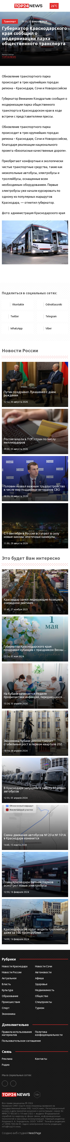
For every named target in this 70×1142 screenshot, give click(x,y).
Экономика (8, 1013)
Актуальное (9, 978)
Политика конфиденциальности (49, 1033)
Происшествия (11, 1002)
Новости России (11, 972)
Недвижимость (44, 990)
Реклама (7, 1058)
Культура (7, 990)
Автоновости (43, 972)
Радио (6, 1064)
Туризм (39, 1007)
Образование (10, 996)
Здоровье (41, 984)
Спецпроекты (43, 1002)
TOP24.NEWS (9, 57)
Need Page (35, 1133)
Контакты (41, 1058)
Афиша (39, 978)
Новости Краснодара (14, 966)
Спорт (6, 1007)
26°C (54, 6)
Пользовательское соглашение (21, 1040)
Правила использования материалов (17, 1033)
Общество (41, 996)
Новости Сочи (43, 966)
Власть (6, 984)
